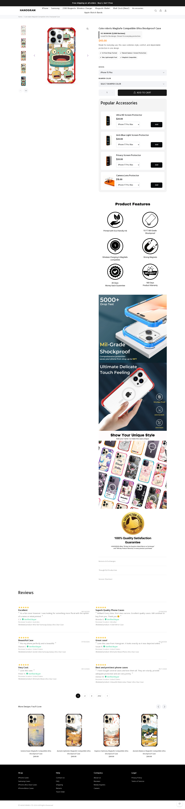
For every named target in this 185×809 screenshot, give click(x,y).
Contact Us (60, 777)
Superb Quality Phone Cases (110, 610)
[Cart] (160, 11)
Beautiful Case (25, 640)
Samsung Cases (24, 781)
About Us (97, 777)
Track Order (60, 792)
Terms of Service (138, 781)
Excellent (23, 610)
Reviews (97, 781)
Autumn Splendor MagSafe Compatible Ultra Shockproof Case (73, 752)
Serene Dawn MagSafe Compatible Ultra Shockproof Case (36, 752)
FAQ (57, 781)
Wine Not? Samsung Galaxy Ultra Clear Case (48, 625)
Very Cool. (23, 667)
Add (156, 124)
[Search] (156, 11)
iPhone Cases (23, 777)
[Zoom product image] (87, 29)
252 (99, 696)
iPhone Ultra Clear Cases (27, 784)
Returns (59, 788)
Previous (34, 55)
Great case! (101, 640)
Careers (97, 788)
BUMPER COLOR (105, 78)
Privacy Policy (137, 777)
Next (87, 55)
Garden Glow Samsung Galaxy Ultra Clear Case (49, 652)
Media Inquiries (99, 784)
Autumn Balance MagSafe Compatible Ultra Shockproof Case (149, 752)
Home (20, 17)
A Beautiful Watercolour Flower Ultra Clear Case (126, 682)
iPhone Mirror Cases (26, 788)
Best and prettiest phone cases (112, 667)
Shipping (59, 784)
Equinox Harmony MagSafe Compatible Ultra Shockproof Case (111, 752)
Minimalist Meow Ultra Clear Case (44, 679)
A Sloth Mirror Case (116, 625)
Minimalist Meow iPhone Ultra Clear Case (124, 652)
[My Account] (165, 11)
